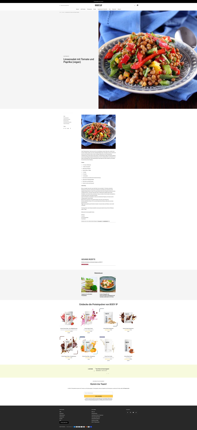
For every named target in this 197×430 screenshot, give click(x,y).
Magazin (119, 9)
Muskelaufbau (66, 120)
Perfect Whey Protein (128, 356)
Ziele (110, 9)
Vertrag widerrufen (64, 422)
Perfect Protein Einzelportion (128, 328)
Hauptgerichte (66, 56)
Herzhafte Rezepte (66, 119)
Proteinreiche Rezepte (67, 122)
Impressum (62, 413)
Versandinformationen (96, 418)
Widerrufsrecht (62, 415)
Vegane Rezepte (66, 123)
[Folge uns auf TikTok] (136, 412)
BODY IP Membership (95, 422)
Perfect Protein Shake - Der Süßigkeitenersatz (68, 328)
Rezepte (63, 12)
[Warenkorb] (136, 5)
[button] (69, 331)
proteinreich (105, 221)
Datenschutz (62, 416)
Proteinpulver (89, 9)
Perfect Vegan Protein (89, 328)
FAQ (60, 420)
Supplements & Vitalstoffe (102, 9)
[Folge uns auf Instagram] (130, 412)
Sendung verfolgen (95, 420)
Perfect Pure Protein (108, 356)
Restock (77, 9)
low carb (100, 221)
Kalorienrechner (94, 413)
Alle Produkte (83, 9)
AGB (60, 411)
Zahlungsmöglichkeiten (96, 416)
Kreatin (94, 9)
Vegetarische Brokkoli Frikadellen (86, 295)
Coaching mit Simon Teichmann (97, 415)
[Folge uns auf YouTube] (133, 412)
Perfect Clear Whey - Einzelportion (88, 356)
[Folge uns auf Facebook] (127, 412)
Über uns (93, 411)
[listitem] (68, 128)
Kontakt (61, 418)
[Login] (134, 5)
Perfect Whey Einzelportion (108, 328)
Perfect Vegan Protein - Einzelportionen (69, 356)
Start (60, 12)
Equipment (114, 9)
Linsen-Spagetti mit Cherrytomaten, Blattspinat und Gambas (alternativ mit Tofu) (107, 295)
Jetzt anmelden (98, 396)
